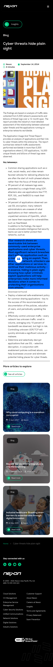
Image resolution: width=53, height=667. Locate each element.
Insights (29, 607)
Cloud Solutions (9, 594)
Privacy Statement (33, 615)
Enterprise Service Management (10, 603)
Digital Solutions (9, 622)
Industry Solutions (10, 627)
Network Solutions (10, 618)
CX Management (10, 598)
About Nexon (31, 598)
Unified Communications (13, 614)
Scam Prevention (33, 619)
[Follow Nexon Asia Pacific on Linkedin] (5, 564)
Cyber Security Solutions (13, 610)
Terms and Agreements (36, 611)
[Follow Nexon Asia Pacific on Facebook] (10, 564)
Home (5, 544)
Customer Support (34, 594)
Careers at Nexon (33, 602)
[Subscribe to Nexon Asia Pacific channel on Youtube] (15, 564)
